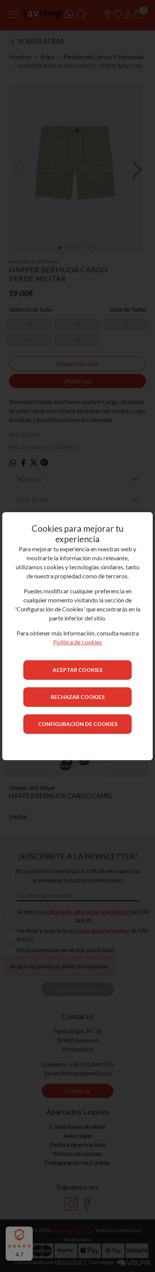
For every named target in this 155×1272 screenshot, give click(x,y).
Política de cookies (77, 642)
